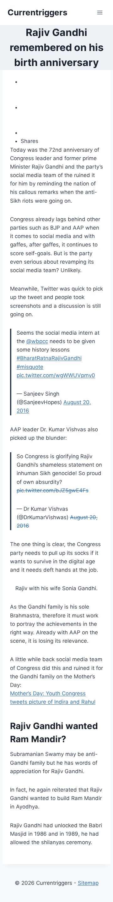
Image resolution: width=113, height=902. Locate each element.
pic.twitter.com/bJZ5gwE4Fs (53, 490)
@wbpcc (37, 341)
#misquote (30, 367)
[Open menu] (99, 12)
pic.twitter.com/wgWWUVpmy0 (56, 375)
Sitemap (88, 883)
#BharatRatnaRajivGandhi (49, 358)
